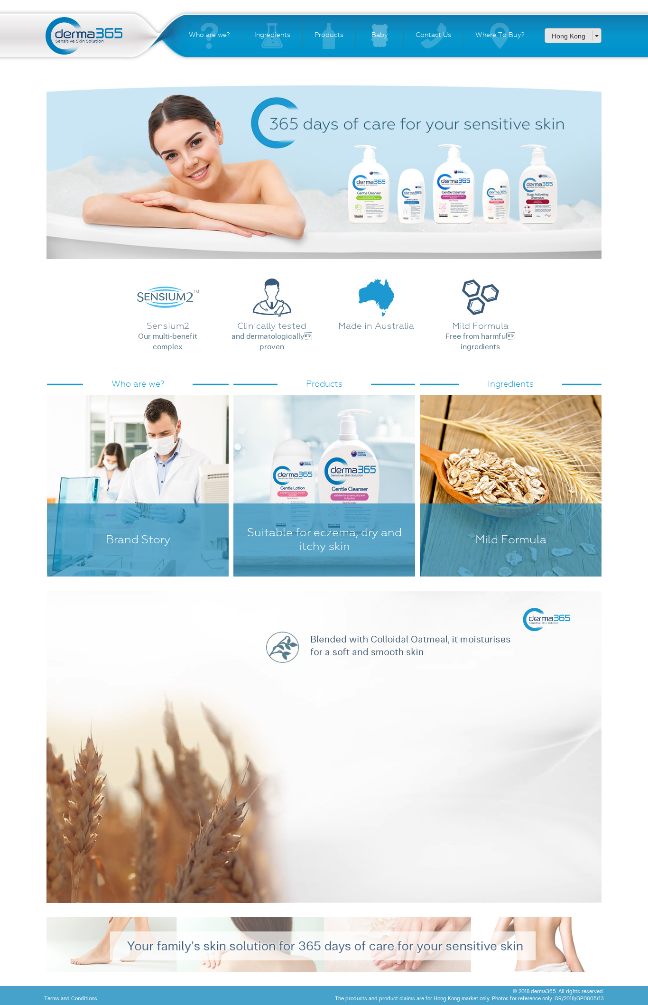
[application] (324, 747)
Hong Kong (568, 36)
